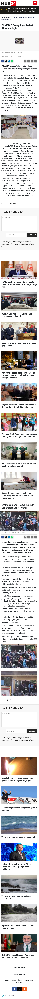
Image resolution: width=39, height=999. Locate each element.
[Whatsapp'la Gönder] (12, 61)
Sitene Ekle (19, 982)
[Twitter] (6, 61)
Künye (14, 980)
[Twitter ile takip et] (19, 989)
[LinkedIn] (9, 61)
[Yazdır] (25, 61)
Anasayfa (7, 17)
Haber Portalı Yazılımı (11, 996)
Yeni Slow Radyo (19, 967)
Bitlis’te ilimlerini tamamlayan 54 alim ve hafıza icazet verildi (22, 10)
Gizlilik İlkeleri (29, 980)
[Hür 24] (9, 3)
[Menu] (35, 3)
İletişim (20, 980)
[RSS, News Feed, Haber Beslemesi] (24, 989)
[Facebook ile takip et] (14, 989)
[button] (28, 61)
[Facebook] (3, 61)
